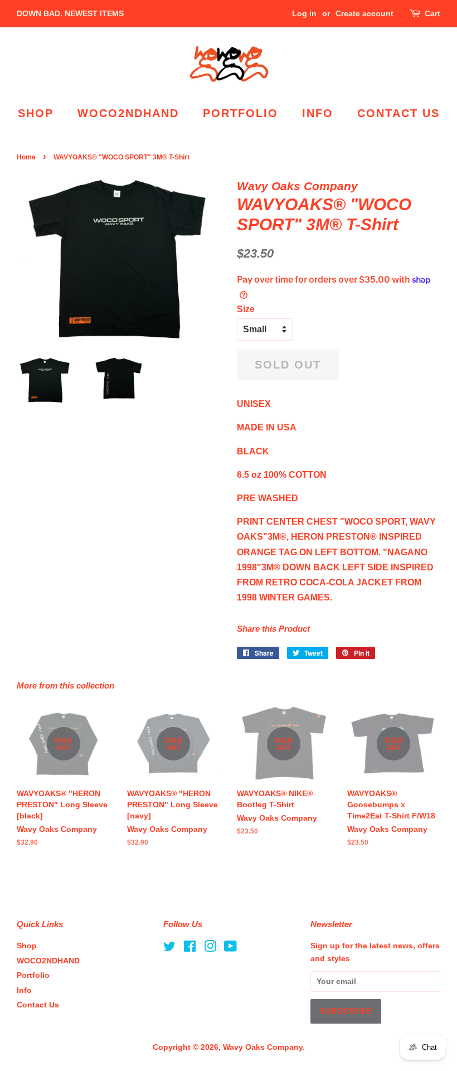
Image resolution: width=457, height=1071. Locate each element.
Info (317, 113)
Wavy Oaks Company (263, 1047)
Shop (36, 113)
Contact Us (398, 113)
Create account (364, 13)
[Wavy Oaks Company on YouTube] (230, 948)
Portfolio (240, 113)
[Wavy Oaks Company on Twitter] (169, 948)
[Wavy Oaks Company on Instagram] (210, 948)
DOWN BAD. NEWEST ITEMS (70, 13)
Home (26, 157)
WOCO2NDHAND (128, 113)
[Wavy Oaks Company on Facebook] (189, 948)
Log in (304, 13)
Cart (432, 13)
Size (246, 309)
